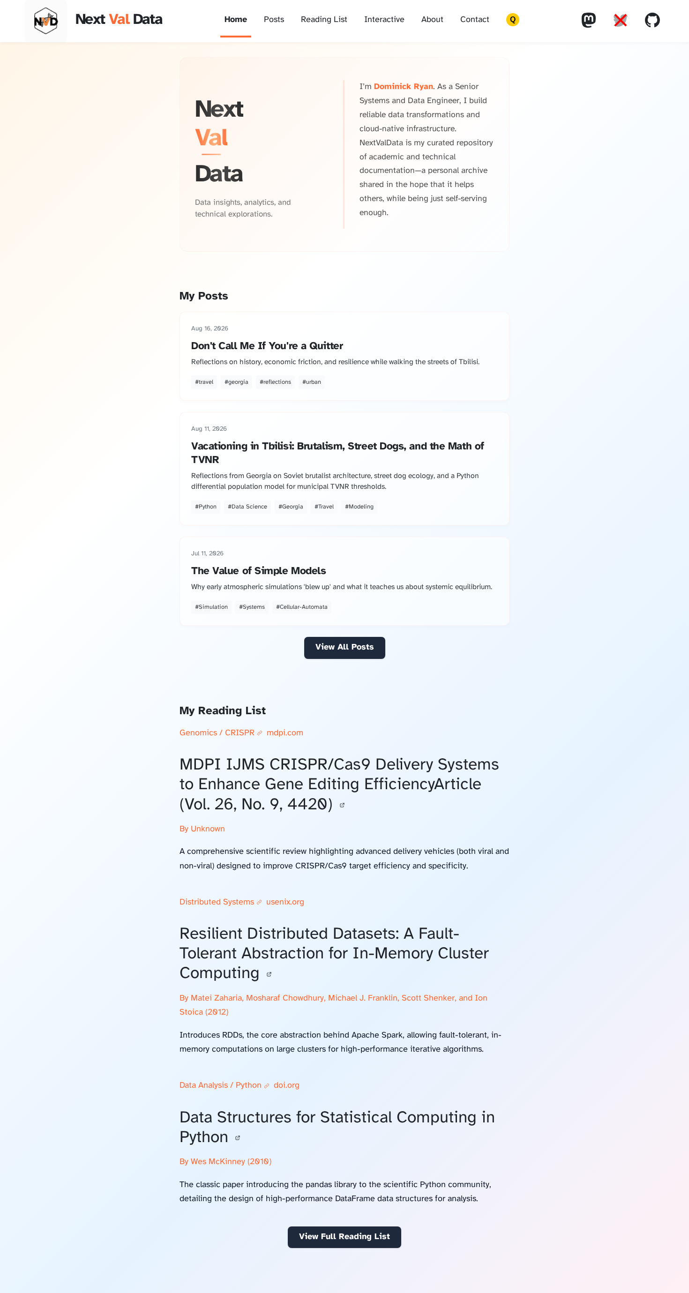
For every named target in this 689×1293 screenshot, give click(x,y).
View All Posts (344, 647)
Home (236, 19)
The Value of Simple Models (258, 571)
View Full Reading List (344, 1237)
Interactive (384, 19)
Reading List (324, 19)
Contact (474, 19)
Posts (274, 19)
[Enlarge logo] (46, 21)
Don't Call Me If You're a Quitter (267, 346)
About (432, 19)
